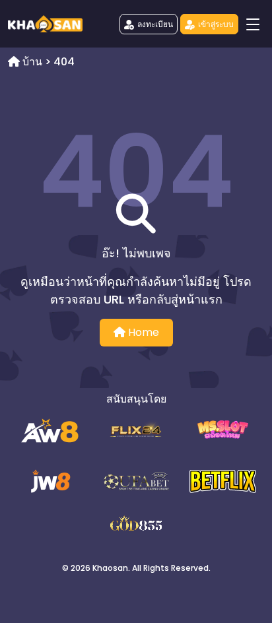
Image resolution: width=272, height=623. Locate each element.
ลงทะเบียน (155, 24)
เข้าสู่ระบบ (216, 24)
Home (142, 332)
